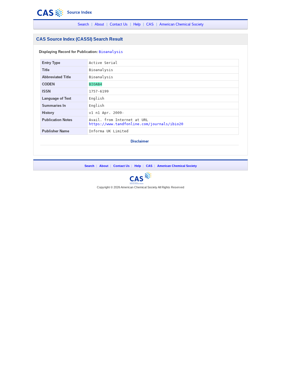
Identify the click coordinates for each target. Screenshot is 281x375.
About (99, 24)
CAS (150, 24)
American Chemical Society (181, 24)
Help (136, 24)
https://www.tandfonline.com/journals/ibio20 (136, 124)
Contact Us (119, 24)
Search (83, 24)
